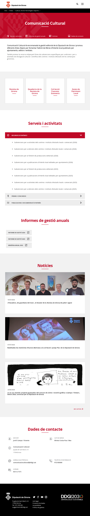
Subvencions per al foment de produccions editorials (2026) (36, 156)
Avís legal (36, 501)
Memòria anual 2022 (15, 245)
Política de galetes (38, 507)
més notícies (78, 409)
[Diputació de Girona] (16, 4)
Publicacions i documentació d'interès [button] (26, 203)
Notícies (55, 36)
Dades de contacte (77, 36)
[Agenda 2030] (72, 497)
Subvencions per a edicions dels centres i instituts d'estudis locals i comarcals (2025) (45, 189)
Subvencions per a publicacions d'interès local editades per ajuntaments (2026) (43, 162)
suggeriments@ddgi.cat (20, 507)
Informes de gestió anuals (37, 36)
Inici (5, 11)
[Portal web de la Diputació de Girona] (17, 496)
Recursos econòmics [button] (19, 135)
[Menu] (83, 4)
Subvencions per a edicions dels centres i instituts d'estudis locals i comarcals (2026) (45, 149)
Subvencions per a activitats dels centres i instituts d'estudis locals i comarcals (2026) (45, 142)
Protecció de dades (39, 503)
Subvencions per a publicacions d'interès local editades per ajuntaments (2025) (43, 176)
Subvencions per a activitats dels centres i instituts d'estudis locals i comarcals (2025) (45, 182)
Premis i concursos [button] (18, 196)
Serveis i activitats (16, 36)
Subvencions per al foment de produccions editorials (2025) (36, 169)
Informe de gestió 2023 (16, 239)
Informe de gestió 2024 (16, 233)
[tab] (45, 135)
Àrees (11, 11)
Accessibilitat (37, 505)
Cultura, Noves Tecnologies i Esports (27, 11)
